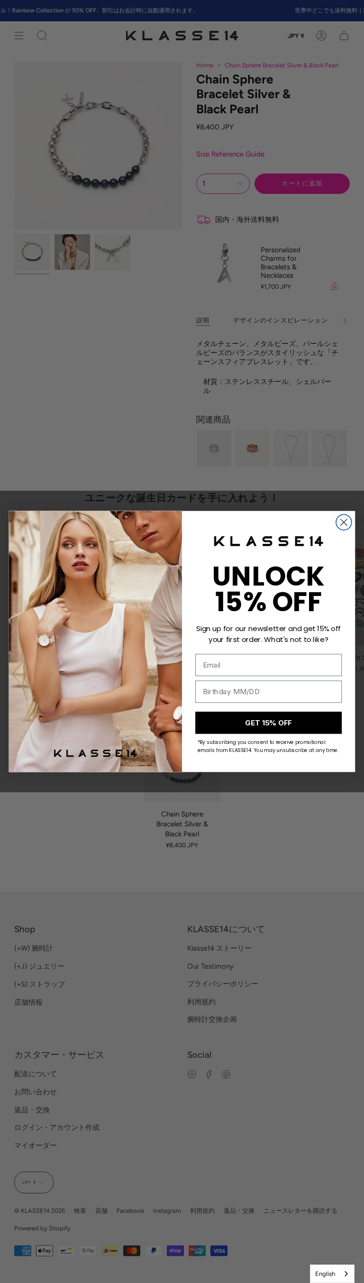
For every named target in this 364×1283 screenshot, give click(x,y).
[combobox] (332, 1274)
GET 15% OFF (268, 722)
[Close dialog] (344, 522)
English (325, 1273)
